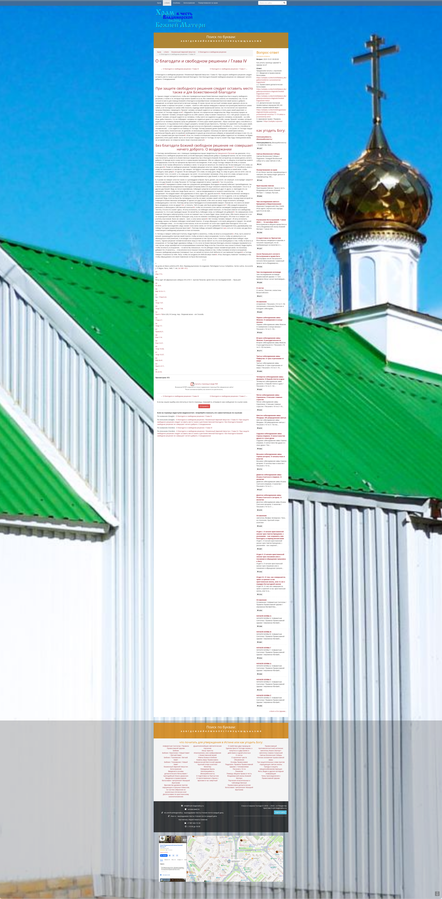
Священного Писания (226, 153)
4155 (260, 690)
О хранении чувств (239, 757)
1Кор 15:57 (159, 354)
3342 (260, 572)
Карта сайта (280, 812)
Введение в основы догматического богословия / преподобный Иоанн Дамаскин (175, 773)
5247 (260, 490)
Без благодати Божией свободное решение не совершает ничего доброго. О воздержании (204, 147)
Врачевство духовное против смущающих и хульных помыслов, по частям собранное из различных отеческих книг (175, 788)
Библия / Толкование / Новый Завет (176, 763)
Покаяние (239, 771)
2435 (260, 526)
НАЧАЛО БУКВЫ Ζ (263, 695)
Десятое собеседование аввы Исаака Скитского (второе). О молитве (269, 497)
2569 (260, 674)
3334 (260, 267)
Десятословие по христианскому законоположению (176, 795)
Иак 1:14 (158, 337)
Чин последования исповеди (268, 272)
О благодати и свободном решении (212, 52)
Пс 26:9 (158, 285)
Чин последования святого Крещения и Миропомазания (268, 202)
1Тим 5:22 (162, 297)
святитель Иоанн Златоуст (270, 750)
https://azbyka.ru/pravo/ (273, 121)
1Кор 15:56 (159, 349)
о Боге (167, 3)
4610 (260, 428)
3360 (260, 626)
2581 (260, 549)
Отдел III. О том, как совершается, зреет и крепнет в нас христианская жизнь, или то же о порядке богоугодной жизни (271, 580)
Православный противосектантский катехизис (270, 747)
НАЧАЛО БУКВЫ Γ (263, 648)
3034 (260, 658)
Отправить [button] (204, 406)
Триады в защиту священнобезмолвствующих (270, 768)
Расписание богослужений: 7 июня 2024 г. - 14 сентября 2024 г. (271, 221)
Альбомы (176, 3)
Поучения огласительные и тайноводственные (239, 781)
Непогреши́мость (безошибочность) (264, 138)
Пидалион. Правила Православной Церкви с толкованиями (239, 765)
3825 (260, 389)
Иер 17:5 (158, 274)
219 (260, 164)
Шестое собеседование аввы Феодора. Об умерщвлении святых (271, 416)
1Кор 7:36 (159, 308)
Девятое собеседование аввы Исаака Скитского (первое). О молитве (269, 477)
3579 (260, 510)
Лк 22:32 (158, 372)
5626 (260, 214)
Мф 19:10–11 (160, 291)
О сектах (260, 288)
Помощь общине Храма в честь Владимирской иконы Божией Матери (239, 775)
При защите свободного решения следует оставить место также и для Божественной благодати (204, 90)
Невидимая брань (207, 769)
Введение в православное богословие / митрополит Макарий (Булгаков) (176, 780)
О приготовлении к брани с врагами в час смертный (207, 779)
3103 (260, 594)
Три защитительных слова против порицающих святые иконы (271, 763)
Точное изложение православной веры (270, 758)
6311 (260, 296)
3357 (260, 148)
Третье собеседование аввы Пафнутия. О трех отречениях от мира (270, 358)
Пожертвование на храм (208, 3)
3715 (260, 469)
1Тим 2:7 (158, 320)
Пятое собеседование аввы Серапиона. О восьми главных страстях (269, 397)
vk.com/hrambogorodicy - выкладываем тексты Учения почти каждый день (194, 813)
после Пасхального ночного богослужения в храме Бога (268, 255)
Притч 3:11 (159, 366)
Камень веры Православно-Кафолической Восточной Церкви (207, 761)
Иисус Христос (207, 750)
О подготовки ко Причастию (268, 238)
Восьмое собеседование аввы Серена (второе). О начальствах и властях (270, 456)
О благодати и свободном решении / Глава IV (194, 416)
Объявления (239, 760)
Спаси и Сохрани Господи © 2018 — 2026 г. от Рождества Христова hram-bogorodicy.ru (264, 807)
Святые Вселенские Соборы (268, 154)
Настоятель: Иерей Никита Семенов (193, 819)
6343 (260, 410)
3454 (260, 610)
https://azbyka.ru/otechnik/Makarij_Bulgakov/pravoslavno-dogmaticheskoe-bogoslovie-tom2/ (271, 98)
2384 (260, 706)
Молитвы (207, 767)
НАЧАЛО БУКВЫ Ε (263, 679)
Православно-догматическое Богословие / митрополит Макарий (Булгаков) (239, 787)
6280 (260, 283)
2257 (260, 248)
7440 (260, 180)
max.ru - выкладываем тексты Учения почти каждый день (194, 816)
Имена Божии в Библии (207, 757)
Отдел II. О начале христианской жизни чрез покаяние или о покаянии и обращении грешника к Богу (271, 557)
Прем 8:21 (159, 331)
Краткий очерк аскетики (207, 764)
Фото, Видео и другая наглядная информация (271, 772)
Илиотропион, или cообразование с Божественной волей (207, 754)
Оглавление (261, 302)
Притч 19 (159, 314)
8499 (260, 312)
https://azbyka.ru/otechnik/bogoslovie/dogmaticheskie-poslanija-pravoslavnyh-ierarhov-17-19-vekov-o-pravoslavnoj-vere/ (271, 113)
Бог (183, 205)
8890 (260, 196)
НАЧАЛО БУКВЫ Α (263, 616)
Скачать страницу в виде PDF (206, 384)
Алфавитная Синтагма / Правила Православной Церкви (176, 747)
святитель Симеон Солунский (271, 753)
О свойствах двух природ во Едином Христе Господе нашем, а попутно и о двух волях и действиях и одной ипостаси (239, 749)
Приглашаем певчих (265, 186)
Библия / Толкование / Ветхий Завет (176, 758)
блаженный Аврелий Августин (183, 52)
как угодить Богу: (270, 130)
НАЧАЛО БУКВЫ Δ (263, 663)
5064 (260, 449)
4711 (260, 351)
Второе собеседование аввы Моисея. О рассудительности (268, 339)
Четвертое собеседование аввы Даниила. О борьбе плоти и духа (270, 378)
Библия (176, 750)
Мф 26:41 (159, 360)
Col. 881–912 (183, 268)
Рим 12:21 (159, 343)
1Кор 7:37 (159, 303)
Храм (159, 3)
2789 (260, 233)
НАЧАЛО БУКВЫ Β (263, 632)
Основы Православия (239, 762)
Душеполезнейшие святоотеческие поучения (207, 747)
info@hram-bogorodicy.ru (194, 806)
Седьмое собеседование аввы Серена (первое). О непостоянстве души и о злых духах (270, 435)
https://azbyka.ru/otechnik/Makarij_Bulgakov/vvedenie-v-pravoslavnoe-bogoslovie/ (271, 79)
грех (225, 228)
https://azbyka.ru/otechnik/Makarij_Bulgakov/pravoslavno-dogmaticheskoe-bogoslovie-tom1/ (271, 91)
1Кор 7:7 (158, 326)
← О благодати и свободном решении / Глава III (180, 69)
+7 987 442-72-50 (193, 823)
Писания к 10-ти (239, 769)
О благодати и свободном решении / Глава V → (228, 69)
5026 (260, 333)
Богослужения (189, 3)
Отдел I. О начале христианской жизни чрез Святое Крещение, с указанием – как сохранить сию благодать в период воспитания (270, 535)
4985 (260, 371)
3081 (260, 642)
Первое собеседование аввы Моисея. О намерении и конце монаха (269, 319)
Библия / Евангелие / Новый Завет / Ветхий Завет (176, 754)
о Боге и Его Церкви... (278, 711)
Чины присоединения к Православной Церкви (270, 777)
